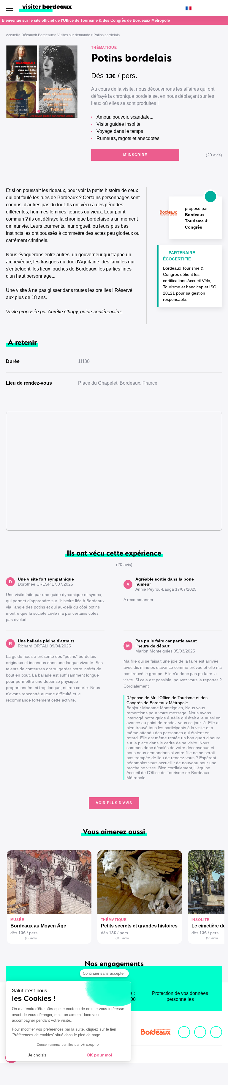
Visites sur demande (73, 35)
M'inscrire (135, 155)
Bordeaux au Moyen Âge (38, 925)
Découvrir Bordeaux (37, 35)
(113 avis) (122, 938)
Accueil (12, 35)
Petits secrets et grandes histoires (139, 925)
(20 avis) (214, 155)
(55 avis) (212, 938)
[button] (38, 111)
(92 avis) (31, 938)
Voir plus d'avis (114, 803)
